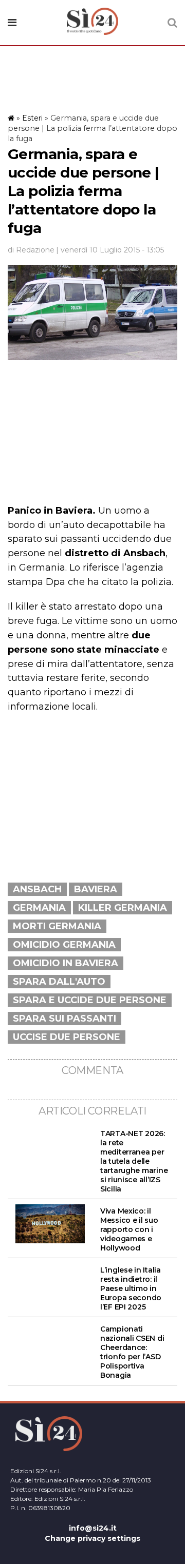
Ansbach (37, 889)
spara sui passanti (64, 1018)
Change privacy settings (92, 1538)
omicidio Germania (64, 944)
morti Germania (57, 926)
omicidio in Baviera (65, 963)
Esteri (32, 118)
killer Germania (122, 907)
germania (39, 907)
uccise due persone (66, 1037)
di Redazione (31, 250)
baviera (95, 889)
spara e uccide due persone (89, 1000)
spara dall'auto (59, 981)
